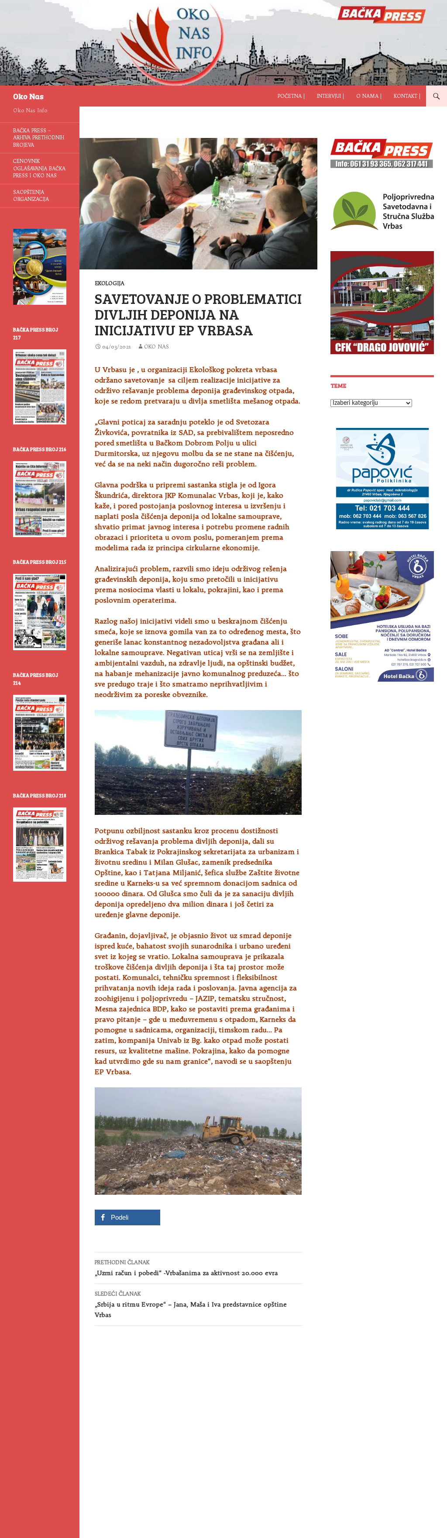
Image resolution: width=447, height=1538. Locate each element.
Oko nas (156, 346)
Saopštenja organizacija (31, 196)
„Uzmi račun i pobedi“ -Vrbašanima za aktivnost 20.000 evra (186, 1268)
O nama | (369, 96)
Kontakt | (407, 96)
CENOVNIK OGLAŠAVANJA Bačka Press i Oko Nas (39, 168)
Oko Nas (28, 96)
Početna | (291, 96)
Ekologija (109, 283)
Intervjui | (330, 96)
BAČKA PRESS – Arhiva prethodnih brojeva (38, 138)
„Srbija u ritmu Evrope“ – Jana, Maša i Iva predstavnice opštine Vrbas (191, 1304)
